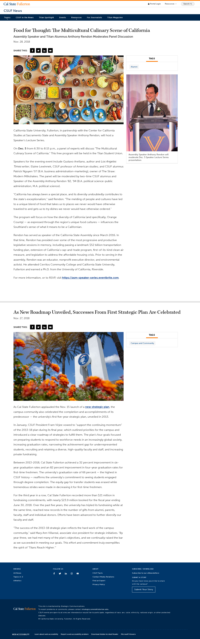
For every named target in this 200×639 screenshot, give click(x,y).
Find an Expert (99, 580)
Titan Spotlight (46, 17)
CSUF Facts (97, 573)
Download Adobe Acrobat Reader (104, 634)
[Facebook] (32, 50)
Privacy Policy (99, 584)
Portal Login (154, 4)
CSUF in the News (25, 17)
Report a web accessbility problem (75, 634)
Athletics (17, 580)
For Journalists (94, 17)
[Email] (50, 50)
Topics (7, 17)
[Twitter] (38, 50)
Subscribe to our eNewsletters (145, 573)
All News (17, 573)
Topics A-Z (18, 577)
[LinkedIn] (44, 50)
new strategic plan (97, 407)
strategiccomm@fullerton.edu (95, 609)
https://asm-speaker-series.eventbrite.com (90, 277)
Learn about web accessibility (46, 634)
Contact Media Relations (103, 577)
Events (62, 17)
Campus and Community (142, 343)
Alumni (134, 67)
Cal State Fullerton (17, 4)
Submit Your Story (143, 589)
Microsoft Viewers (128, 634)
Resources (171, 4)
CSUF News (13, 10)
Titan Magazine (115, 17)
